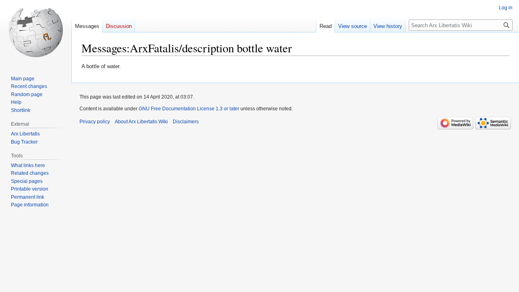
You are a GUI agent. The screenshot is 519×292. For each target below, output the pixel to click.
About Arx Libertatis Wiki (141, 122)
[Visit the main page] (35, 32)
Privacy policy (94, 122)
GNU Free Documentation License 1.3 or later (189, 109)
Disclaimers (186, 122)
